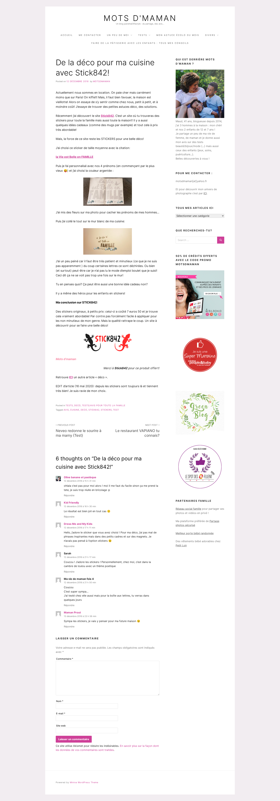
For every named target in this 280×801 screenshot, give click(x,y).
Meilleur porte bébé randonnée (195, 533)
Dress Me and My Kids (78, 523)
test (116, 410)
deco (77, 405)
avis (66, 410)
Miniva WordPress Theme (84, 782)
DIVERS (210, 35)
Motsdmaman (101, 81)
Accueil (67, 35)
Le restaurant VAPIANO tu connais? (137, 430)
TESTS (142, 35)
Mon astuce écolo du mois (177, 35)
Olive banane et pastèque (80, 477)
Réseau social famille (188, 508)
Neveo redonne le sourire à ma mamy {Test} (78, 430)
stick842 (93, 410)
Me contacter (90, 35)
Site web (61, 725)
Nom (59, 701)
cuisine (74, 410)
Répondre (69, 495)
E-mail (60, 713)
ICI (71, 377)
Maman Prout (72, 612)
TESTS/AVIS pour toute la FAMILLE (103, 405)
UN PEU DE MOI (118, 35)
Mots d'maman (140, 18)
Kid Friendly (71, 502)
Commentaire (64, 658)
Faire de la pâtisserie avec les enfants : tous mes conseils (140, 43)
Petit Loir (181, 545)
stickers (106, 410)
